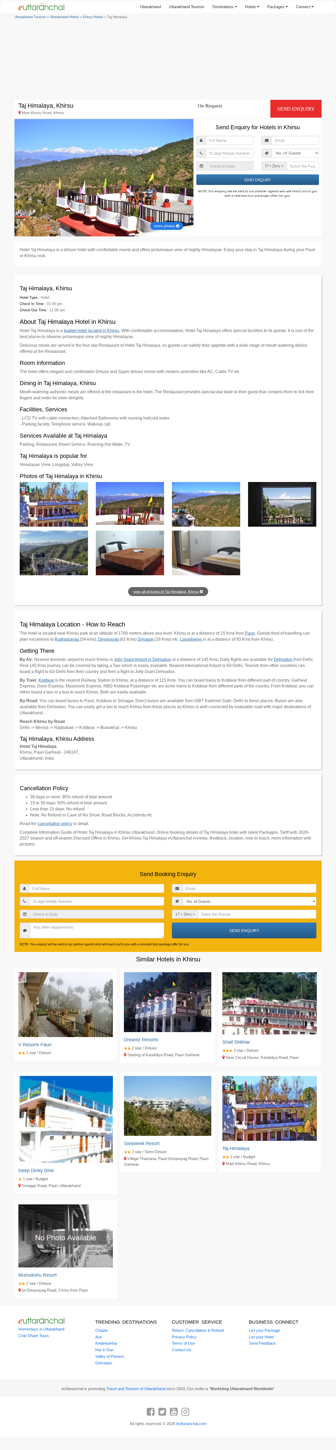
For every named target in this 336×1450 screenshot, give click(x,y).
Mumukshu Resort (37, 1275)
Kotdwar (47, 680)
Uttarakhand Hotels (64, 17)
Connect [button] (303, 6)
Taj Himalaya (235, 1148)
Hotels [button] (251, 6)
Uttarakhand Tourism (186, 6)
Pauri (250, 633)
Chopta (101, 1330)
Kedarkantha (106, 1343)
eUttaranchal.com (191, 1423)
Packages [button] (276, 6)
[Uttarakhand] (39, 6)
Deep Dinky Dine (36, 1170)
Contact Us (181, 1350)
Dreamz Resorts (141, 1039)
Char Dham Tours (33, 1335)
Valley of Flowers (109, 1356)
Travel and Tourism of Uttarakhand (135, 1388)
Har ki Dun (104, 1350)
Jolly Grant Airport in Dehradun (142, 659)
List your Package (264, 1330)
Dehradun (283, 659)
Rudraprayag (67, 639)
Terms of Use (183, 1343)
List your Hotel (261, 1337)
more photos (165, 226)
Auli (98, 1337)
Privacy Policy (184, 1337)
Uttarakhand (150, 6)
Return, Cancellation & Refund (198, 1330)
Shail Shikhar (236, 1042)
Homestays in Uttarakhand (41, 1329)
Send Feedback (262, 1343)
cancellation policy (55, 823)
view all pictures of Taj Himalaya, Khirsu (166, 591)
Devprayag (109, 639)
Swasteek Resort (142, 1143)
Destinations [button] (223, 6)
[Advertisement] (168, 59)
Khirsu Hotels (93, 17)
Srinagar (146, 639)
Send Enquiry (296, 109)
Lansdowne (191, 639)
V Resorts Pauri (34, 1044)
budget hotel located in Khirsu (91, 330)
